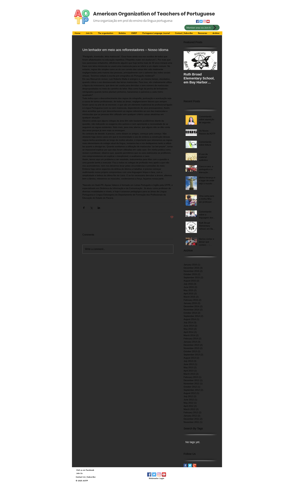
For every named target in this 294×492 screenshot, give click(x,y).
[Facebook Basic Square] (185, 465)
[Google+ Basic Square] (194, 465)
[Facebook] (149, 474)
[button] (106, 34)
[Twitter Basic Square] (190, 465)
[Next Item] (212, 60)
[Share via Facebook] (83, 207)
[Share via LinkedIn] (98, 207)
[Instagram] (204, 21)
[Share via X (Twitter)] (91, 207)
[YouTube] (208, 21)
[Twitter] (154, 474)
